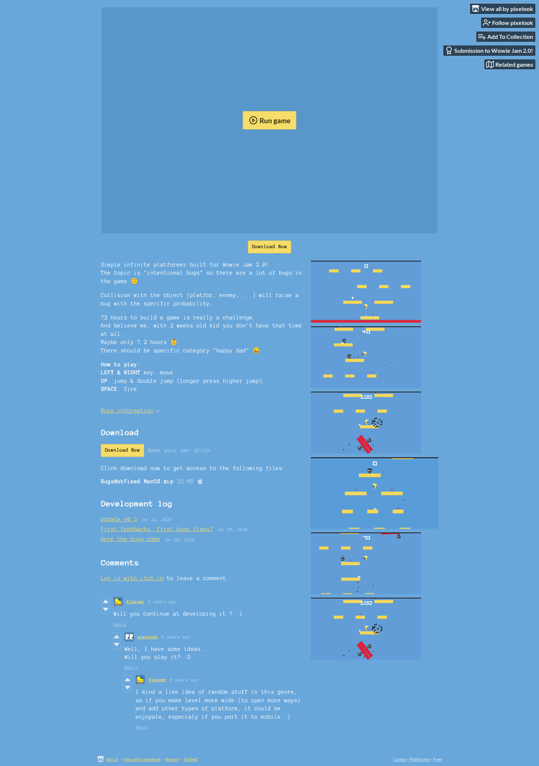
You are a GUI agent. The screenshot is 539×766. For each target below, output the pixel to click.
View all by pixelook (142, 759)
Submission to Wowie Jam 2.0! (493, 50)
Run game (275, 120)
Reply (120, 624)
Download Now (269, 246)
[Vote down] (105, 609)
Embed (190, 759)
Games (399, 759)
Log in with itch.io (132, 578)
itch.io (112, 759)
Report (172, 759)
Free (437, 759)
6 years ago (162, 601)
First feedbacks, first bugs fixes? (157, 529)
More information (127, 411)
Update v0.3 (119, 519)
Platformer (419, 759)
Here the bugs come (130, 539)
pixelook (148, 636)
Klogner (135, 601)
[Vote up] (105, 601)
